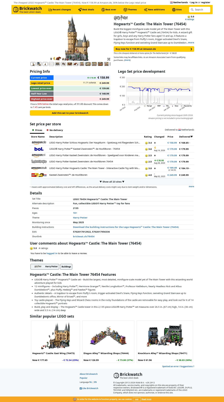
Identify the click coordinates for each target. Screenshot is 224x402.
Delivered (184, 136)
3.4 (150, 142)
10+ (75, 212)
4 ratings (189, 19)
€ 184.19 (184, 168)
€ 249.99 (172, 174)
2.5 (150, 155)
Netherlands (180, 2)
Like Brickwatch (90, 388)
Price (170, 136)
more (191, 42)
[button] (109, 59)
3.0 (150, 168)
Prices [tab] (38, 130)
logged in (51, 253)
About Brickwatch (89, 374)
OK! (136, 399)
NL (90, 382)
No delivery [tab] (56, 130)
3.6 (150, 148)
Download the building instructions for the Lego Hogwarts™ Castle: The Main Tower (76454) (126, 226)
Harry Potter (80, 217)
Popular (83, 378)
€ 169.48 (172, 167)
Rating (148, 136)
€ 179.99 (172, 148)
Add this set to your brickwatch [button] (70, 112)
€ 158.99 (172, 142)
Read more (146, 399)
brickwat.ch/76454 (83, 236)
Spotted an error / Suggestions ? (178, 366)
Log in (193, 2)
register (205, 2)
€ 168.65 (184, 142)
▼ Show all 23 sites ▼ (112, 181)
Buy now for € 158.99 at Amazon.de (154, 48)
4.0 (150, 174)
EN (95, 382)
